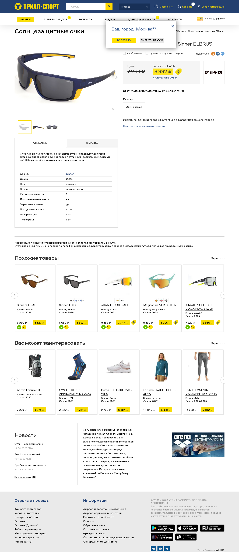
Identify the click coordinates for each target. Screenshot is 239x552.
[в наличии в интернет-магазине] (24, 327)
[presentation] (18, 77)
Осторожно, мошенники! (100, 541)
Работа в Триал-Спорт (98, 517)
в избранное (134, 53)
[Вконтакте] (153, 548)
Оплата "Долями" (26, 525)
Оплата (20, 521)
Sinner (70, 174)
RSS (34, 477)
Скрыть (216, 258)
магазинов (83, 246)
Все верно (124, 40)
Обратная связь (94, 525)
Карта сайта (23, 541)
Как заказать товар (28, 509)
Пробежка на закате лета (30, 465)
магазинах (131, 246)
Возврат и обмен (26, 517)
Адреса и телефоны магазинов (104, 509)
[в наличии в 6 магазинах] (103, 327)
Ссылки (88, 521)
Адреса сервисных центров (102, 513)
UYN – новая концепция (29, 444)
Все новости (22, 477)
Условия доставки (27, 513)
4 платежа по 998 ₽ (165, 77)
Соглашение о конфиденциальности (108, 537)
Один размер (134, 107)
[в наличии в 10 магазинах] (19, 327)
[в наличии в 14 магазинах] (145, 327)
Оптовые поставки (96, 529)
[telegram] (222, 54)
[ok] (213, 54)
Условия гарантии (27, 537)
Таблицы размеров (28, 529)
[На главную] (37, 6)
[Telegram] (167, 548)
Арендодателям (94, 533)
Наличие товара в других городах (144, 126)
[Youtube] (160, 548)
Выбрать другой (152, 40)
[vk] (218, 54)
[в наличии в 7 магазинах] (187, 327)
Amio (220, 550)
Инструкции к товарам (30, 533)
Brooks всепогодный (27, 454)
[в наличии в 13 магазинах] (61, 327)
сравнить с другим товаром (166, 53)
